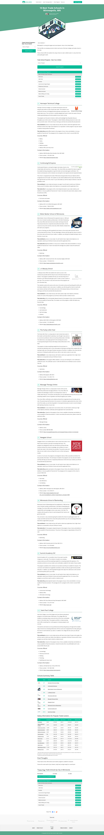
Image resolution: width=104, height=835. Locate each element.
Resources (63, 2)
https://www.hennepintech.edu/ (50, 157)
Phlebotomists (41, 736)
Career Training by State (47, 2)
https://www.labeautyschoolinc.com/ (51, 324)
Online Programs (57, 2)
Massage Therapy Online (53, 699)
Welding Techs (41, 749)
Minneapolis (40, 773)
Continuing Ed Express (52, 686)
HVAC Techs (40, 745)
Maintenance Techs (42, 747)
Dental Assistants (41, 730)
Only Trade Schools (51, 833)
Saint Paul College (51, 712)
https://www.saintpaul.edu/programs (51, 670)
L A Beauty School (51, 692)
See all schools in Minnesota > (46, 776)
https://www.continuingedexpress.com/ (52, 208)
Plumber (40, 81)
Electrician (41, 76)
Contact (71, 827)
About (33, 827)
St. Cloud (55, 773)
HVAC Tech (41, 79)
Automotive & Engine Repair (44, 84)
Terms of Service (63, 827)
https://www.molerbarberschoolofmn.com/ (53, 263)
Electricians (40, 738)
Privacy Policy (40, 827)
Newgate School (51, 702)
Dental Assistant (42, 89)
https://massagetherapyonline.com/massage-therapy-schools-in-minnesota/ (60, 432)
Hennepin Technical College (53, 683)
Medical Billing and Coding (44, 93)
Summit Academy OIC (52, 708)
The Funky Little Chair (52, 695)
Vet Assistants (40, 734)
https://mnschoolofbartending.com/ (51, 547)
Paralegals (40, 722)
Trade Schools (38, 2)
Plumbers (40, 740)
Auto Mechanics (41, 743)
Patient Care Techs (41, 727)
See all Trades (41, 96)
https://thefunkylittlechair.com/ (50, 379)
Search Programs (78, 2)
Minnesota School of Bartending (54, 705)
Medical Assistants (41, 732)
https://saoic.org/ (47, 604)
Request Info (78, 76)
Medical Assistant (42, 91)
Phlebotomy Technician (43, 86)
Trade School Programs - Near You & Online (29, 43)
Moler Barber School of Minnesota (55, 689)
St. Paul (70, 773)
